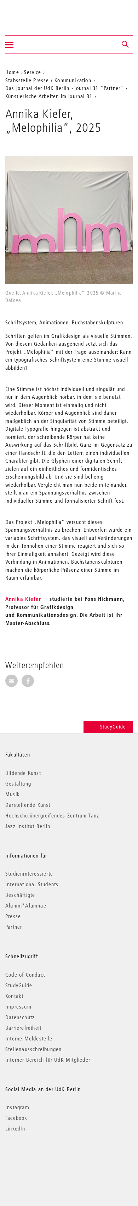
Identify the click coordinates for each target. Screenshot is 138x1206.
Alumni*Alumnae (25, 905)
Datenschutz (20, 1017)
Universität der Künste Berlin (33, 13)
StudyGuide (113, 727)
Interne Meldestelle (28, 1038)
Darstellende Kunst (28, 804)
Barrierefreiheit (23, 1027)
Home (12, 72)
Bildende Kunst (23, 772)
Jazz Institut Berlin (27, 826)
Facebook (16, 1117)
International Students (31, 884)
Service (32, 72)
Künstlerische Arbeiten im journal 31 (48, 96)
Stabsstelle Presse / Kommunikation (48, 80)
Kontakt (14, 995)
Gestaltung (18, 783)
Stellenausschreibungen (33, 1049)
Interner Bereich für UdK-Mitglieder (47, 1059)
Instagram (17, 1107)
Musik (12, 794)
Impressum (18, 1006)
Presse (13, 916)
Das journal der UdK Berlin (37, 87)
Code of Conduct (25, 974)
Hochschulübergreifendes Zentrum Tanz (52, 815)
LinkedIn (15, 1128)
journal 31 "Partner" (98, 87)
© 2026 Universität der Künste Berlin (42, 1158)
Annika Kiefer (23, 598)
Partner (13, 926)
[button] (126, 45)
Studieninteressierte (29, 873)
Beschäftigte (20, 894)
